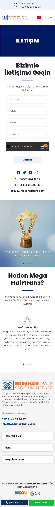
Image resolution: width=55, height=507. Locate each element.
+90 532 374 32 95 (30, 7)
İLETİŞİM (27, 40)
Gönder (27, 159)
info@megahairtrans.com (29, 191)
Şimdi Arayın (16, 502)
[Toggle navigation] (51, 17)
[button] (39, 17)
